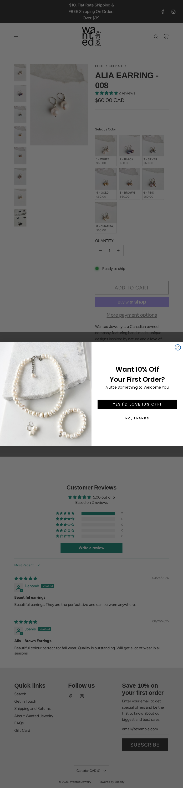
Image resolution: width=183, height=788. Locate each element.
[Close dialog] (178, 347)
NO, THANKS (137, 419)
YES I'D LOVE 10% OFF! (137, 404)
